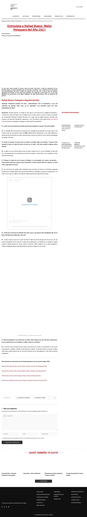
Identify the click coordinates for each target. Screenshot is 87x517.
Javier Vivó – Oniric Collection (31, 473)
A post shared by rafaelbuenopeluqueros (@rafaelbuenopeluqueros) (29, 226)
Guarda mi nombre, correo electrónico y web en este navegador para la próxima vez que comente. (23, 438)
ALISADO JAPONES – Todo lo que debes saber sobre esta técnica (66, 127)
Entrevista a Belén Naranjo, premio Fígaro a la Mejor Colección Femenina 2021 (25, 380)
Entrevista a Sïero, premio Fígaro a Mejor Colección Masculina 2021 (22, 375)
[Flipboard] (84, 7)
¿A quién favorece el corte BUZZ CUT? (79, 126)
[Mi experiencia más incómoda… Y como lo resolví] (54, 464)
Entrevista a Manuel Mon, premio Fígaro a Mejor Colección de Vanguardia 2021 (25, 366)
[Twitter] (78, 7)
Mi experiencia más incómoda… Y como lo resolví (54, 474)
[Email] (55, 398)
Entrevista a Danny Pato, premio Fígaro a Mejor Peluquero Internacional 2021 (24, 371)
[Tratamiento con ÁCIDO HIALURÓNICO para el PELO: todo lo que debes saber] (67, 137)
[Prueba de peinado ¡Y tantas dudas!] (75, 464)
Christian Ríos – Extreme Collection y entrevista (9, 474)
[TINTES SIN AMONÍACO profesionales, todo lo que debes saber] (79, 137)
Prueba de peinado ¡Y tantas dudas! (74, 474)
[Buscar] (84, 16)
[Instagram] (80, 7)
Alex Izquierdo (6, 33)
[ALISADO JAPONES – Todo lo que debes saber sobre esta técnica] (67, 119)
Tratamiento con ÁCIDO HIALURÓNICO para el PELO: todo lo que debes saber (67, 145)
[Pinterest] (50, 398)
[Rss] (82, 7)
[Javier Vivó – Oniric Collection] (32, 464)
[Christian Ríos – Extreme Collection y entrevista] (11, 464)
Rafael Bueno (8, 100)
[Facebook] (77, 7)
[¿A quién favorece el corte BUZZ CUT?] (79, 119)
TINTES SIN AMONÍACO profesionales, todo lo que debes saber (79, 145)
